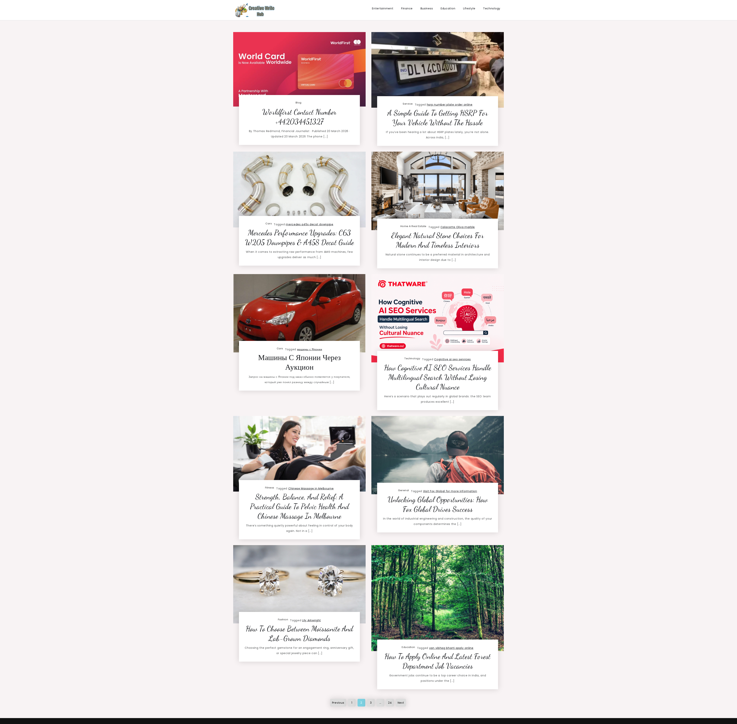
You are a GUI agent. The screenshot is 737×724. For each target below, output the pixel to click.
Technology (491, 8)
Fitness (269, 487)
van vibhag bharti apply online (451, 648)
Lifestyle (469, 8)
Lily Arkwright (311, 620)
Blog (299, 102)
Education (448, 8)
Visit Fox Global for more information (450, 491)
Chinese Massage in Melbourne (311, 488)
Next (401, 703)
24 (390, 703)
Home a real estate (413, 226)
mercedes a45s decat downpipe (309, 224)
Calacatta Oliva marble (457, 227)
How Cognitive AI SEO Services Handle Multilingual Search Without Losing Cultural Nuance (437, 377)
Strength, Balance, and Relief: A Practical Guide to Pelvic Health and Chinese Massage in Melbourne (299, 506)
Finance (407, 8)
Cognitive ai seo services (452, 359)
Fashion (283, 619)
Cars (268, 223)
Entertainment (382, 8)
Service (408, 104)
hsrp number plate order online (450, 105)
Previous (338, 703)
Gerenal (403, 490)
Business (427, 8)
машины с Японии (309, 349)
